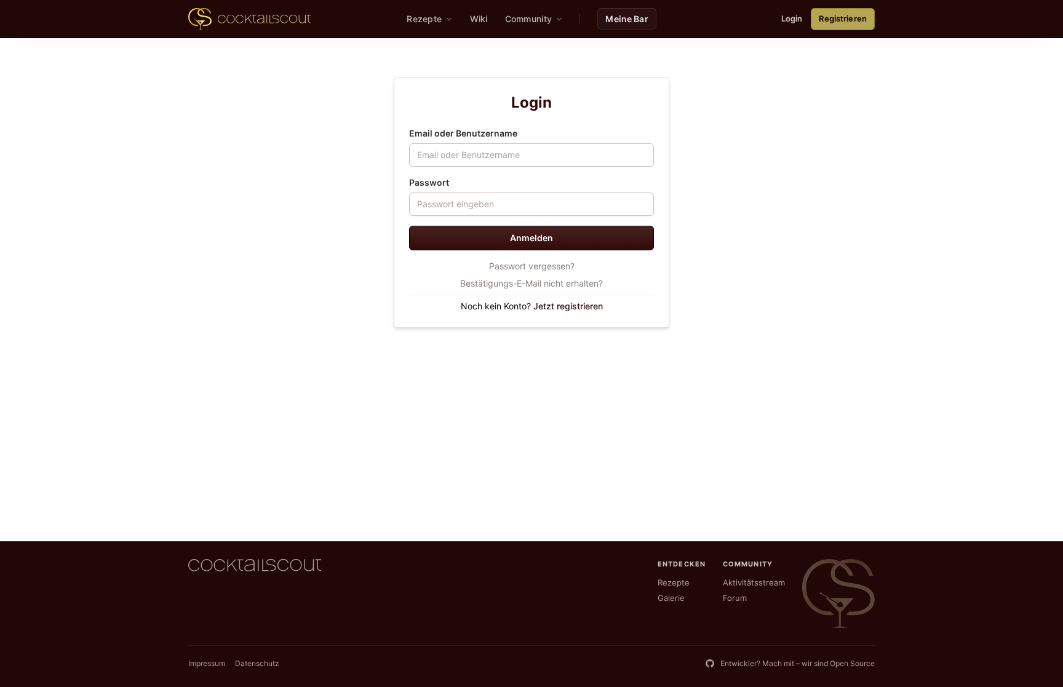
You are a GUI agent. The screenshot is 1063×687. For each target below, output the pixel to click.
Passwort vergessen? (532, 266)
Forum (735, 598)
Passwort (429, 182)
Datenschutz (257, 663)
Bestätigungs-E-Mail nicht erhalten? (531, 283)
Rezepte (674, 582)
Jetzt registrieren (568, 306)
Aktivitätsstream (754, 582)
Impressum (206, 663)
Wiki (479, 19)
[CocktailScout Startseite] (249, 19)
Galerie (671, 598)
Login (792, 18)
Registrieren (843, 18)
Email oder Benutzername (463, 133)
